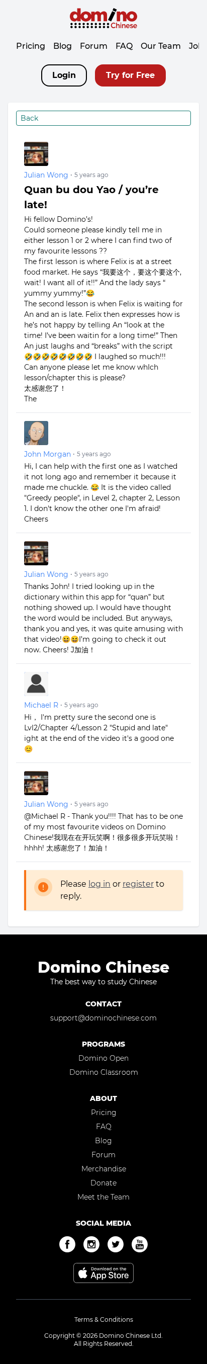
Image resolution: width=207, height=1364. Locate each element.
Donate (103, 1182)
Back (29, 118)
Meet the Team (103, 1197)
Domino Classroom (103, 1072)
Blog (62, 46)
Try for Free (130, 75)
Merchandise (103, 1168)
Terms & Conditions (103, 1319)
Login (64, 75)
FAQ (124, 46)
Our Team (161, 46)
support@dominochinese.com (103, 1017)
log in (99, 884)
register (138, 884)
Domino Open (103, 1058)
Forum (94, 46)
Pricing (30, 46)
